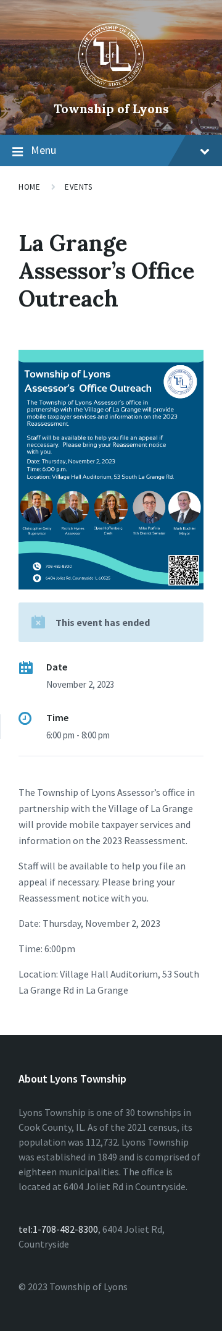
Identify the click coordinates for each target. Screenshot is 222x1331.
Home (29, 187)
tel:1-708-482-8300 (58, 1229)
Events (78, 187)
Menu (43, 150)
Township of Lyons (111, 108)
